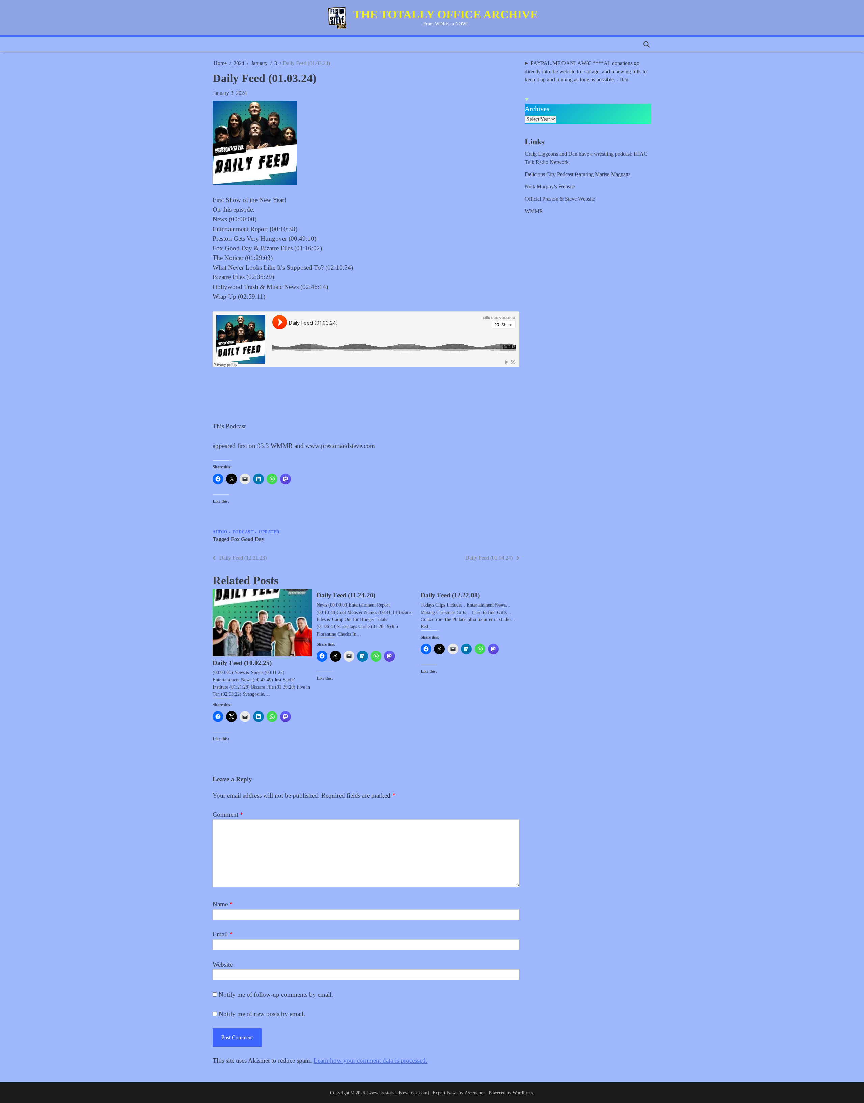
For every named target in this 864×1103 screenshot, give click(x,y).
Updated (269, 532)
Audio (220, 532)
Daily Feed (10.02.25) (242, 662)
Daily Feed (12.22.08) (450, 595)
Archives (537, 108)
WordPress (523, 1092)
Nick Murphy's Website (550, 187)
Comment (228, 814)
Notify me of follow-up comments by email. (276, 994)
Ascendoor (475, 1092)
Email (223, 934)
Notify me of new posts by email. (262, 1013)
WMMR (534, 211)
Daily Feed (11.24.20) (346, 595)
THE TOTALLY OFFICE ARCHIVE (445, 14)
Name (223, 904)
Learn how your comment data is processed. (370, 1060)
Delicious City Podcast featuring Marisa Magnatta (578, 174)
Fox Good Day (247, 539)
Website (223, 964)
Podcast (243, 532)
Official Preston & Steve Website (560, 199)
